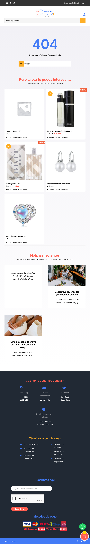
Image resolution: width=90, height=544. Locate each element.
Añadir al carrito (12, 137)
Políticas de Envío (31, 444)
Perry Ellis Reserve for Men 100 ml (59, 131)
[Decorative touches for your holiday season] (67, 275)
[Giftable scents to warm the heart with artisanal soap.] (23, 325)
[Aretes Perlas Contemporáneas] (66, 161)
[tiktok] (14, 3)
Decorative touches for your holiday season (67, 293)
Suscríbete (19, 509)
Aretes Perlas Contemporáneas (58, 184)
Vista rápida (23, 137)
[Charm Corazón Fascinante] (24, 213)
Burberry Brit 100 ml (13, 184)
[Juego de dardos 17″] (24, 108)
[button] (82, 526)
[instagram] (10, 3)
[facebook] (7, 3)
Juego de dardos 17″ (13, 131)
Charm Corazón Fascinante (15, 236)
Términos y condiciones (45, 438)
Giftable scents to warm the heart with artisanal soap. (23, 344)
